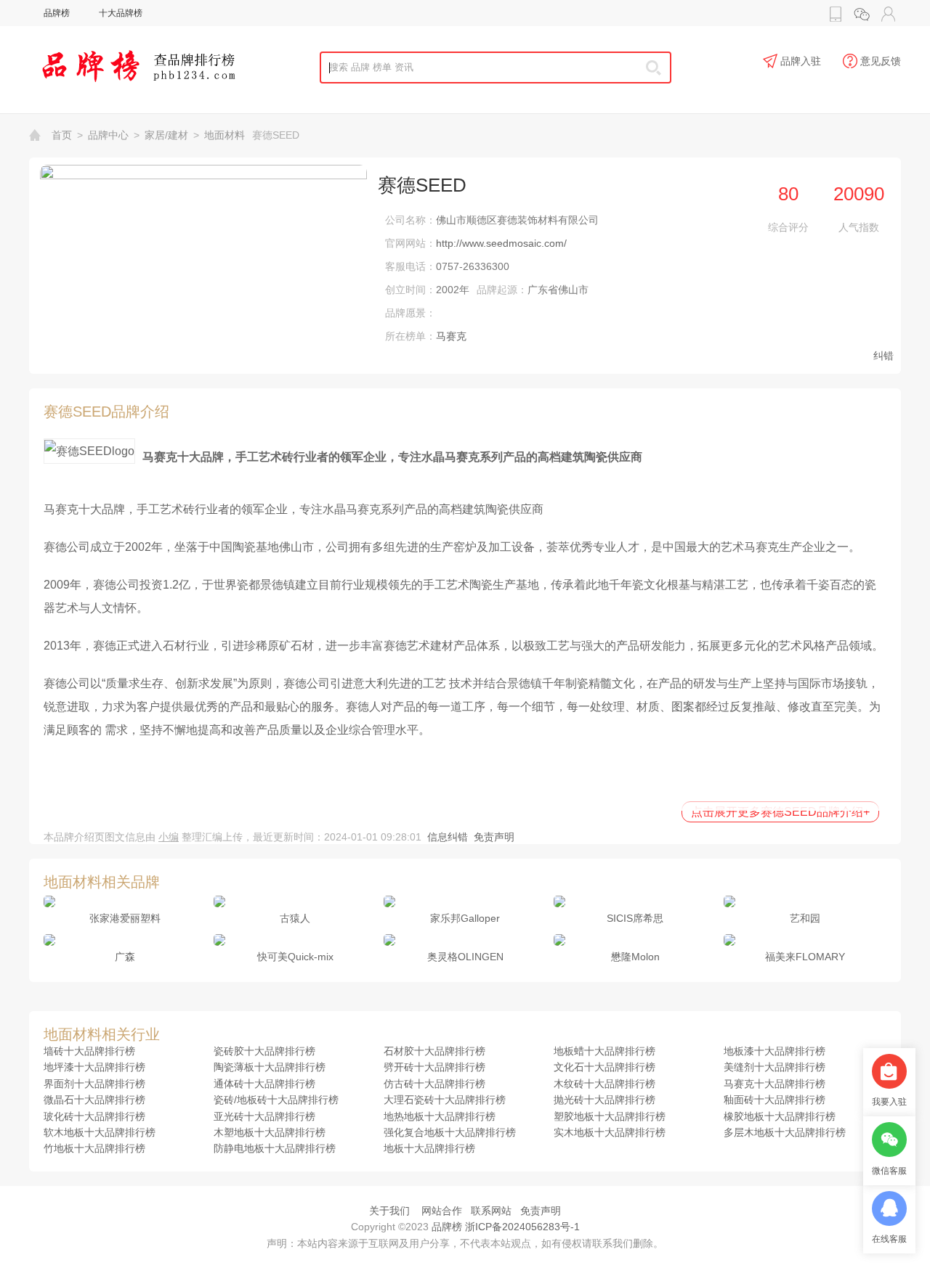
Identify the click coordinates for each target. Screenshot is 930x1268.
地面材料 (224, 135)
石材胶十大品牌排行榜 (434, 1051)
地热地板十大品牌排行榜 (440, 1116)
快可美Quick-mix (295, 956)
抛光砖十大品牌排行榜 (604, 1099)
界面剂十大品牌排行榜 (94, 1083)
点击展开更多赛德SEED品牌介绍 (780, 812)
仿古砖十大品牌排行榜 (434, 1083)
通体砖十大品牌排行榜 (264, 1083)
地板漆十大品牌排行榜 (774, 1051)
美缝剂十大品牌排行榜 (774, 1067)
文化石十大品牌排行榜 (604, 1067)
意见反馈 (880, 61)
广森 (125, 956)
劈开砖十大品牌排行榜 (434, 1067)
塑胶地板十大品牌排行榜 (610, 1116)
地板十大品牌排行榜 (429, 1148)
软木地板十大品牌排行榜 (99, 1132)
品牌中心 (108, 135)
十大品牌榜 (120, 13)
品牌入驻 (800, 61)
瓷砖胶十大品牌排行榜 (264, 1051)
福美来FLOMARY (805, 956)
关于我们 (389, 1210)
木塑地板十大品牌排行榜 (270, 1132)
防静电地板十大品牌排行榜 (275, 1148)
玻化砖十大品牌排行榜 (94, 1116)
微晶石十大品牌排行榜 (94, 1099)
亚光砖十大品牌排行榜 (264, 1116)
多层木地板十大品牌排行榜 (785, 1132)
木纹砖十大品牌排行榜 (604, 1083)
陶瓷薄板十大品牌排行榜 (270, 1067)
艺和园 (805, 918)
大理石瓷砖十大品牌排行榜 (445, 1099)
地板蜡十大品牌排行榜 (604, 1051)
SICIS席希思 (635, 918)
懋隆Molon (635, 956)
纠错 (883, 355)
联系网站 (491, 1210)
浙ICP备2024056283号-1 (522, 1226)
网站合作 (441, 1210)
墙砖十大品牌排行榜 (89, 1051)
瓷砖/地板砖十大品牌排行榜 (276, 1099)
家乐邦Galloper (465, 918)
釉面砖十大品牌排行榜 (774, 1099)
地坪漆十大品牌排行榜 (94, 1067)
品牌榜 (57, 13)
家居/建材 (166, 135)
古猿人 (295, 918)
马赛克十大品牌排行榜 (774, 1083)
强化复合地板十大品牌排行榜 (450, 1132)
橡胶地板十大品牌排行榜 (780, 1116)
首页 (62, 135)
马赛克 (451, 336)
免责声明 (494, 837)
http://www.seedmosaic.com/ (501, 243)
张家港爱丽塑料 (125, 918)
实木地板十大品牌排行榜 (610, 1132)
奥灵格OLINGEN (465, 956)
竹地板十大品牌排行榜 (94, 1148)
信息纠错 (447, 837)
